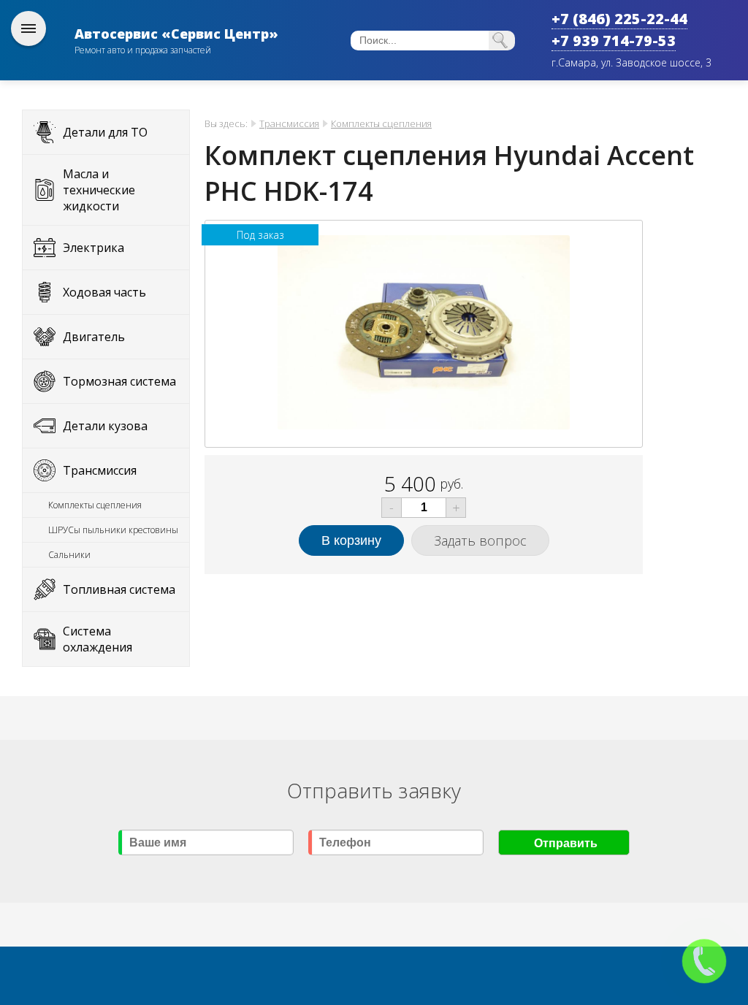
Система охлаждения (97, 639)
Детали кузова (105, 426)
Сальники (69, 555)
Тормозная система (119, 381)
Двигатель (94, 337)
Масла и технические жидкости (99, 190)
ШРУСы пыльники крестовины (113, 530)
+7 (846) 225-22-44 (619, 18)
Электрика (93, 248)
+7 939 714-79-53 (614, 40)
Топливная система (119, 589)
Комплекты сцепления (95, 505)
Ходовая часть (104, 292)
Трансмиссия (100, 470)
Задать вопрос (480, 540)
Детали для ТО (105, 132)
